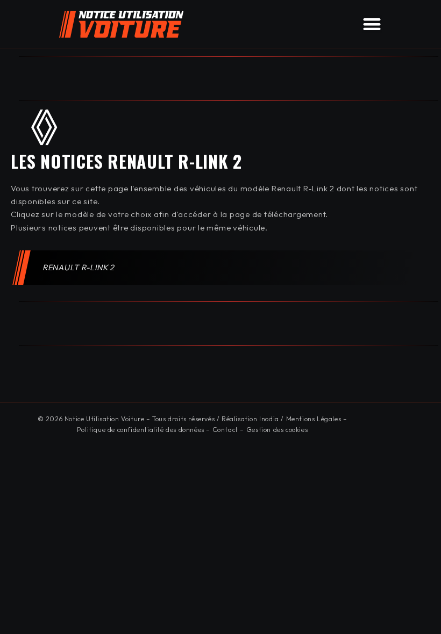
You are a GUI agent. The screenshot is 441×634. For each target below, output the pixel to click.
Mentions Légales (314, 419)
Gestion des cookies (277, 430)
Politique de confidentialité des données (140, 430)
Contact (225, 430)
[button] (372, 24)
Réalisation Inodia (250, 419)
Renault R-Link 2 (79, 267)
